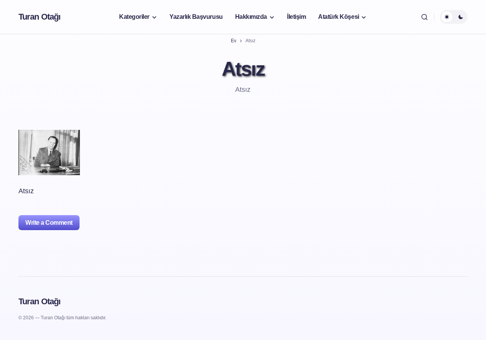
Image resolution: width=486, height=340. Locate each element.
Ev (233, 40)
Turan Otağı (39, 17)
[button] (425, 17)
